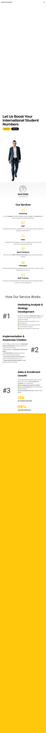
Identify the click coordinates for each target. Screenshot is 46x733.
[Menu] (44, 2)
